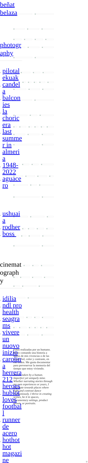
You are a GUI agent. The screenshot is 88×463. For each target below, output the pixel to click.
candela (11, 87)
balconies (11, 101)
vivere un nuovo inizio (10, 342)
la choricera (10, 117)
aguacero (11, 182)
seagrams (11, 322)
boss (9, 233)
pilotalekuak (11, 74)
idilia (9, 298)
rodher (11, 227)
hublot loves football (12, 402)
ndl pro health (12, 308)
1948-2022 (10, 168)
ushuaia (11, 217)
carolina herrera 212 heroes (12, 372)
